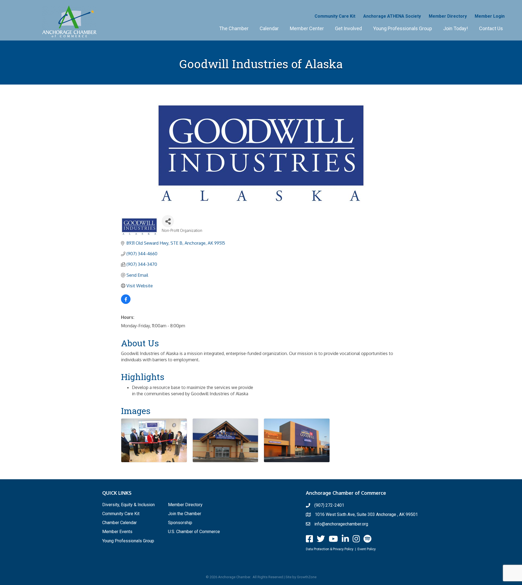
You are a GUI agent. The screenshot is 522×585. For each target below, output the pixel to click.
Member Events (117, 531)
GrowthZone (306, 577)
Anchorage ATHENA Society (392, 16)
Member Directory (448, 16)
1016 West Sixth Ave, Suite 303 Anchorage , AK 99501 (366, 514)
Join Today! (455, 28)
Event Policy (367, 549)
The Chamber (233, 28)
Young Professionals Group (402, 28)
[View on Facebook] (125, 302)
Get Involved (348, 28)
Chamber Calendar (119, 522)
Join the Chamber (184, 513)
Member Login (490, 16)
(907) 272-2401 (329, 505)
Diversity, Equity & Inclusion (128, 504)
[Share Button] (168, 221)
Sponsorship (180, 522)
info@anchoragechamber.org (341, 524)
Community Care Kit (335, 16)
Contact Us (491, 28)
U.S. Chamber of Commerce (194, 531)
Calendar (269, 28)
